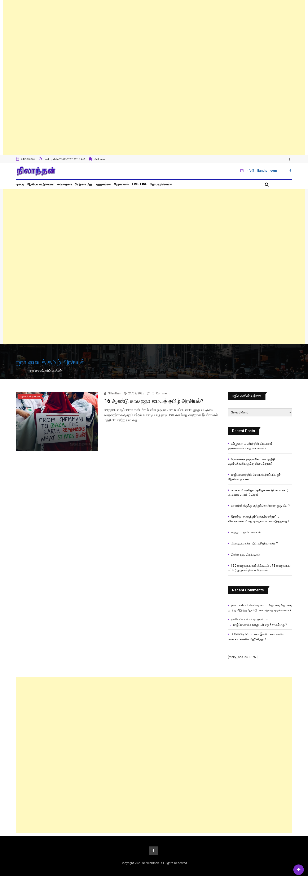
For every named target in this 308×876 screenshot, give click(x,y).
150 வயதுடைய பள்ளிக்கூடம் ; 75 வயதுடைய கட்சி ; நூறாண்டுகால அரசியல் (259, 568)
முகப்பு (20, 184)
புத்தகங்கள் (103, 184)
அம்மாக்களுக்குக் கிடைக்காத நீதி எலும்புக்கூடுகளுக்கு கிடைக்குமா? (251, 461)
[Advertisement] (154, 77)
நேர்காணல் (121, 184)
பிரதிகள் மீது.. (84, 184)
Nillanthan (114, 393)
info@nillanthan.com (261, 170)
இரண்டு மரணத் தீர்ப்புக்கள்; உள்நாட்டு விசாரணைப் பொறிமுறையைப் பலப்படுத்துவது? (258, 519)
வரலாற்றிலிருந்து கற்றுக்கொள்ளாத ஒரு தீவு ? (260, 506)
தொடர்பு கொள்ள (161, 184)
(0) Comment (161, 393)
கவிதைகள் (64, 184)
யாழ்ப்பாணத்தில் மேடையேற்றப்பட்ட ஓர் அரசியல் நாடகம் (254, 477)
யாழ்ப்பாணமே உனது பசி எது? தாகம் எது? (260, 625)
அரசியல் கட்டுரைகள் (40, 184)
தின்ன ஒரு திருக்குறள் (245, 554)
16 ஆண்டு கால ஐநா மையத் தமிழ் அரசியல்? (153, 401)
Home (22, 370)
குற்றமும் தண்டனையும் (246, 532)
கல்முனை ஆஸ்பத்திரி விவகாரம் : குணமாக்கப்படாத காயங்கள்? (251, 446)
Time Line (139, 184)
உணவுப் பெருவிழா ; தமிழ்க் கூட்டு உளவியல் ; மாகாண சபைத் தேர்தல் (258, 492)
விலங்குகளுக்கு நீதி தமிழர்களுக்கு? (254, 543)
